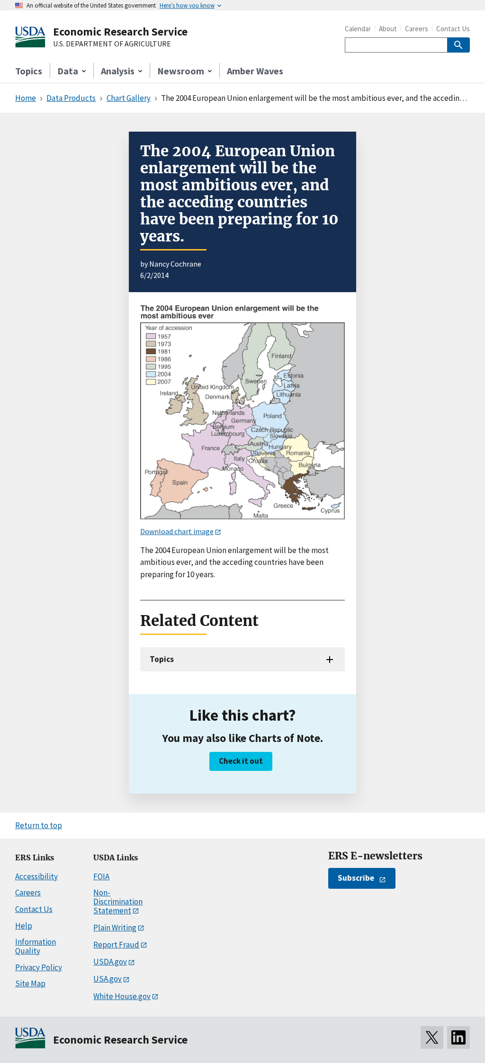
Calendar (358, 29)
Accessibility (36, 876)
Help (23, 925)
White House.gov (122, 996)
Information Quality (35, 946)
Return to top (38, 825)
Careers (416, 29)
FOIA (101, 876)
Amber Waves (255, 71)
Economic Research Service (120, 31)
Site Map (30, 983)
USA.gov (107, 979)
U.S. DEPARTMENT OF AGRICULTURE (112, 44)
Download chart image (177, 531)
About (388, 29)
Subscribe (356, 878)
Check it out (241, 761)
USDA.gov (110, 961)
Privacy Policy (38, 967)
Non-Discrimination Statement (118, 901)
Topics (28, 71)
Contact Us (453, 29)
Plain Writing (114, 927)
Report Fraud (116, 944)
